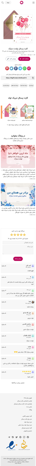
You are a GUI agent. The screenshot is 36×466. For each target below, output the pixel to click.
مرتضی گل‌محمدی (15, 53)
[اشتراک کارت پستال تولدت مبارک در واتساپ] (24, 68)
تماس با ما (29, 407)
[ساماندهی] (24, 445)
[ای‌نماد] (11, 445)
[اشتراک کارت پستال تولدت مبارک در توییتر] (11, 68)
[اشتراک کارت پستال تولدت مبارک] (29, 68)
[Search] (2, 2)
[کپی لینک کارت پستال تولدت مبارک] (33, 78)
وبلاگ (30, 410)
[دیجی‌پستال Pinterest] (20, 437)
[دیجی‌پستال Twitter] (16, 437)
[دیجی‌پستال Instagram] (24, 437)
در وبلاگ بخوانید (18, 136)
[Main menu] (33, 2)
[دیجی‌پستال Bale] (13, 437)
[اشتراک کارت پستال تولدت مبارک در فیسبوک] (16, 68)
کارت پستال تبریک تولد (18, 98)
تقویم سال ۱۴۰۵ (28, 398)
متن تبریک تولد (28, 422)
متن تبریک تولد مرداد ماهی (25, 425)
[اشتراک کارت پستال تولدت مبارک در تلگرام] (20, 68)
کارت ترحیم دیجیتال (27, 428)
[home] (21, 2)
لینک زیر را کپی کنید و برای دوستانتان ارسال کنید (18, 74)
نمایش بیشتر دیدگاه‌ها (18, 383)
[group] (27, 112)
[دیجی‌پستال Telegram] (9, 437)
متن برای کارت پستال (26, 419)
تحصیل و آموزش (28, 431)
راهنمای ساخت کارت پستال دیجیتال (23, 404)
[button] (3, 112)
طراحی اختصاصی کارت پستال (24, 401)
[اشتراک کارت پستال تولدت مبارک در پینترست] (7, 68)
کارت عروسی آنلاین (27, 416)
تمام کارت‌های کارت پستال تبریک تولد (19, 125)
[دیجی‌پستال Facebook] (28, 437)
